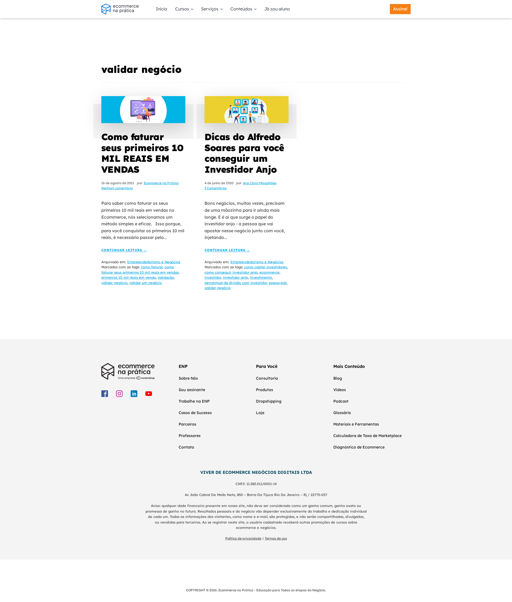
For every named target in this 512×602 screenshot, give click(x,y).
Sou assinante (192, 389)
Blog (337, 378)
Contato (186, 447)
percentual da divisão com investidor (236, 283)
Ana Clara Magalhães (260, 183)
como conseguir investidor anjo (231, 272)
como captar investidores (265, 267)
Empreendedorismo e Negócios (153, 262)
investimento (261, 277)
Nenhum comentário (117, 188)
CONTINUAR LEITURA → (124, 250)
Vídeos (339, 389)
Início (161, 8)
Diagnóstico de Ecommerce (359, 447)
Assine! (400, 8)
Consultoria (267, 378)
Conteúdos (241, 8)
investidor (213, 277)
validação (166, 277)
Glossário (342, 412)
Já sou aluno (277, 8)
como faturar (152, 267)
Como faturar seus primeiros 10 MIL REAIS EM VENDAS (142, 153)
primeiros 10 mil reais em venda (128, 277)
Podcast (341, 401)
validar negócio (114, 283)
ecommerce (269, 272)
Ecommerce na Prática (161, 183)
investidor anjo (235, 277)
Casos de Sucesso (195, 412)
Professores (190, 435)
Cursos (182, 8)
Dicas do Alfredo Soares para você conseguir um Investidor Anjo (244, 153)
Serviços (209, 8)
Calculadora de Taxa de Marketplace (367, 435)
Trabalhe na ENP (194, 401)
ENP (183, 366)
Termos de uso (276, 538)
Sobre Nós (188, 378)
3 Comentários (216, 188)
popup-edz (278, 283)
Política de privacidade (243, 538)
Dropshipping (268, 401)
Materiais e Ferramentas (356, 424)
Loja (260, 412)
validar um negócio (145, 283)
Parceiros (187, 424)
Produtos (264, 389)
